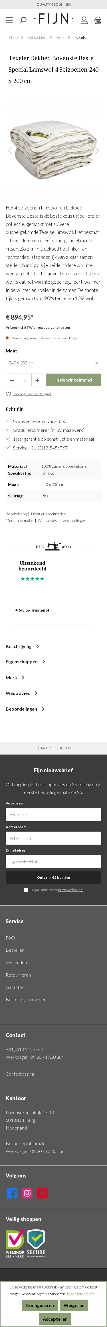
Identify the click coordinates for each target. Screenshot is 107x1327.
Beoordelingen (73, 520)
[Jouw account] (84, 18)
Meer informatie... (82, 1293)
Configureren (40, 1305)
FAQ (10, 937)
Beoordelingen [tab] (21, 708)
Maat (11, 350)
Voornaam (14, 803)
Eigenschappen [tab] (22, 661)
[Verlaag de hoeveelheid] (12, 380)
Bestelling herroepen (26, 999)
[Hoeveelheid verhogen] (37, 380)
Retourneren (18, 974)
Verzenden (16, 962)
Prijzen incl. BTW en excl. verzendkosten (38, 327)
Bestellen (15, 950)
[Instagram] (27, 1192)
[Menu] (9, 18)
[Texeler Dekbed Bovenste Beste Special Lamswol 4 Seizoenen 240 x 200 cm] (53, 150)
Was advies (47, 520)
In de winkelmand (73, 379)
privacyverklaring (70, 890)
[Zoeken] (23, 18)
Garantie (14, 987)
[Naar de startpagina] (53, 18)
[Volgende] (97, 150)
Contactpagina (20, 1073)
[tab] (53, 646)
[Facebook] (12, 1192)
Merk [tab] (11, 677)
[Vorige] (10, 150)
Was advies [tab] (18, 693)
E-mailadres (16, 850)
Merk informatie (19, 520)
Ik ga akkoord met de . (57, 890)
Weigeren (74, 1305)
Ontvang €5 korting (53, 877)
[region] (53, 150)
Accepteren (55, 1319)
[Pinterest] (42, 1192)
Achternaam (16, 827)
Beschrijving (16, 513)
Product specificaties (48, 513)
